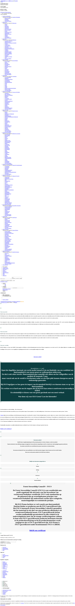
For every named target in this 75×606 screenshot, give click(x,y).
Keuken (6, 118)
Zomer (6, 87)
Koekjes (6, 67)
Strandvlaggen (7, 201)
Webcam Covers (8, 41)
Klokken (6, 127)
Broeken (6, 136)
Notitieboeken (7, 259)
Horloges (6, 138)
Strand (6, 190)
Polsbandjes (7, 147)
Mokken (4, 577)
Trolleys (6, 248)
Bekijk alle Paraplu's (8, 186)
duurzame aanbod (37, 356)
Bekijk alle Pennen (8, 222)
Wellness (6, 213)
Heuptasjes (7, 234)
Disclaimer (4, 592)
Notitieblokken (7, 258)
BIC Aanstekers (7, 94)
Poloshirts (6, 146)
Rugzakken (5, 563)
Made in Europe (5, 272)
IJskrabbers (7, 168)
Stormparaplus (7, 185)
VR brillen (7, 46)
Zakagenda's (7, 20)
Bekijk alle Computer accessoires (10, 42)
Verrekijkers (7, 196)
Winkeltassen (5, 574)
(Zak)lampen (7, 166)
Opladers (6, 49)
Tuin (5, 195)
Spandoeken (7, 200)
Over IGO (4, 547)
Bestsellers (5, 271)
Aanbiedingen (5, 267)
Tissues (6, 210)
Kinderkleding (7, 142)
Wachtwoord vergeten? (7, 288)
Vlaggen (6, 197)
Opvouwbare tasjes (8, 239)
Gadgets (6, 43)
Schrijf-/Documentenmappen (10, 262)
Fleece (6, 137)
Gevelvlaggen (7, 199)
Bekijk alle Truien (8, 157)
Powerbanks (7, 54)
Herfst (6, 83)
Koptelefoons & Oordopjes (9, 48)
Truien (6, 155)
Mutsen (6, 143)
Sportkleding (7, 152)
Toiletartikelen (7, 211)
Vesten (6, 159)
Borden (6, 111)
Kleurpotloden (7, 224)
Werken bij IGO (5, 549)
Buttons (6, 97)
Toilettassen (7, 212)
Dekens (6, 112)
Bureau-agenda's (8, 18)
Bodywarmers (7, 135)
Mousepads (7, 257)
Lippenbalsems (7, 208)
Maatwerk (4, 275)
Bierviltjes (6, 63)
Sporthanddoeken (8, 115)
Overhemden (7, 144)
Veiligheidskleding (8, 158)
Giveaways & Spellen (6, 91)
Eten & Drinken (5, 59)
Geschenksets (7, 80)
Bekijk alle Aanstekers (9, 95)
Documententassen (8, 232)
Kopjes (6, 31)
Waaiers (6, 160)
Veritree (1, 415)
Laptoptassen (7, 238)
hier (74, 603)
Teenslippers (7, 154)
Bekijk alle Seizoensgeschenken (10, 88)
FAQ (4, 274)
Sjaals (6, 150)
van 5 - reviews (6, 0)
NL (5, 285)
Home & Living (15, 110)
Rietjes (6, 123)
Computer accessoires (8, 40)
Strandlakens (7, 191)
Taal (4, 283)
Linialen (6, 256)
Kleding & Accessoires (7, 132)
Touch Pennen (7, 221)
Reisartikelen (7, 242)
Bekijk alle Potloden (8, 226)
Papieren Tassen (7, 240)
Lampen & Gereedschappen (7, 164)
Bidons (6, 24)
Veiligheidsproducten (8, 170)
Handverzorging (7, 207)
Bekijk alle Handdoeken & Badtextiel (11, 116)
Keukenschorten (7, 126)
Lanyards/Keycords (8, 99)
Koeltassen (7, 237)
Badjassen (6, 114)
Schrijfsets (6, 227)
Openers (6, 122)
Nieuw (4, 270)
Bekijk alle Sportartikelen (9, 189)
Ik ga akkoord (2, 605)
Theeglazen (7, 27)
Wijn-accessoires (8, 130)
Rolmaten (6, 169)
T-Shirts (4, 565)
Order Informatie (5, 555)
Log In (4, 554)
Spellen (6, 105)
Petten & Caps (7, 145)
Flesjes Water (7, 61)
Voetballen (7, 188)
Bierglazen (7, 26)
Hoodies (6, 156)
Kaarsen (6, 117)
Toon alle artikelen (8, 21)
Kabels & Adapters (8, 52)
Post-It (6, 260)
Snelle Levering (7, 89)
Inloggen (4, 286)
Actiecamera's (7, 44)
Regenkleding (7, 149)
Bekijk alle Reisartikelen (9, 244)
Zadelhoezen (7, 178)
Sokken (6, 151)
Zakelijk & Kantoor (6, 251)
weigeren (22, 603)
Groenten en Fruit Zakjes (9, 233)
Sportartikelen (7, 187)
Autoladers (7, 50)
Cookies (4, 593)
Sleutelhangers (7, 102)
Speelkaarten (7, 104)
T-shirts (6, 153)
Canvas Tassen (7, 231)
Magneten (6, 128)
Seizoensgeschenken (8, 82)
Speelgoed (6, 103)
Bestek (6, 119)
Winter (6, 86)
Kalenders (6, 19)
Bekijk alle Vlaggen (8, 202)
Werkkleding (7, 161)
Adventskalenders (8, 77)
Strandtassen (7, 247)
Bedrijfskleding (7, 134)
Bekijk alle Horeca (8, 66)
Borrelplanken (7, 64)
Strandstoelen (7, 192)
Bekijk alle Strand (8, 193)
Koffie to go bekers (8, 32)
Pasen (6, 85)
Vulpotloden (7, 225)
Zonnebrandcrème (8, 214)
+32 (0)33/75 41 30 (3, 302)
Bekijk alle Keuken (8, 125)
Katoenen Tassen (8, 236)
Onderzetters (7, 129)
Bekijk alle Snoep (8, 73)
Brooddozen (7, 120)
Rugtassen (6, 245)
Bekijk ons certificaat (37, 530)
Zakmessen (7, 173)
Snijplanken (7, 124)
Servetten (6, 65)
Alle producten (5, 264)
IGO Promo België (6, 588)
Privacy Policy (5, 591)
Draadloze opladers (8, 51)
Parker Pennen (7, 220)
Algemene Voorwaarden (7, 590)
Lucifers (6, 100)
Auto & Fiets (7, 177)
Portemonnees (7, 148)
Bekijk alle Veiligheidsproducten (10, 172)
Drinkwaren (5, 22)
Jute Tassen (7, 235)
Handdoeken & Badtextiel (9, 113)
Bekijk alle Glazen (8, 29)
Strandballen (7, 194)
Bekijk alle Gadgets (8, 47)
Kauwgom (7, 70)
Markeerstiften (7, 218)
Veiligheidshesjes (8, 171)
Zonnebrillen (7, 162)
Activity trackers (8, 45)
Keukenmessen (7, 121)
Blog (4, 273)
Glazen (6, 25)
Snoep (6, 68)
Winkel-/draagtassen (8, 249)
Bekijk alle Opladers (8, 53)
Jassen (6, 139)
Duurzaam (4, 269)
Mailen (16, 302)
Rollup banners (7, 261)
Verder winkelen (5, 299)
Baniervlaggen (7, 198)
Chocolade (7, 69)
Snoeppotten (7, 72)
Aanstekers (7, 93)
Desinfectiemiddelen (8, 206)
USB (6, 57)
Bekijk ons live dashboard (5, 428)
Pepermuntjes (7, 71)
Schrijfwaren (5, 216)
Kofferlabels (7, 243)
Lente (6, 84)
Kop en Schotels (8, 30)
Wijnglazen (7, 28)
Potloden (6, 223)
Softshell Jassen (7, 140)
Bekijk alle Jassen (8, 141)
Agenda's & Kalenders (6, 16)
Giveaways (7, 98)
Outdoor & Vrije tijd (6, 175)
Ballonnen (6, 96)
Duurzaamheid (5, 548)
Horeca (6, 62)
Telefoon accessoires (8, 56)
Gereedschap (7, 167)
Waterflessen (5, 562)
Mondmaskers (7, 209)
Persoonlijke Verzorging (7, 204)
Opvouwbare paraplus (9, 184)
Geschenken (5, 75)
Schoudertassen (7, 246)
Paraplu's (6, 183)
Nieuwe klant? (5, 289)
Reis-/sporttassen (8, 241)
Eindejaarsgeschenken (9, 79)
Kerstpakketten (7, 81)
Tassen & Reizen (6, 229)
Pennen (6, 219)
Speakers (6, 55)
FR (5, 284)
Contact (4, 556)
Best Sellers (16, 301)
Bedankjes (6, 78)
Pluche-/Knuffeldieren (9, 101)
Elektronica (5, 38)
